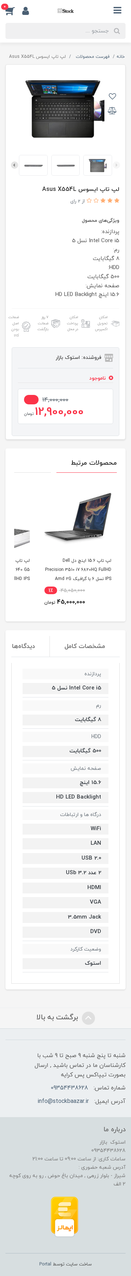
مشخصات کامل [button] (84, 646)
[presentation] (116, 165)
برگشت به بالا (58, 1017)
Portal (45, 1264)
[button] (13, 11)
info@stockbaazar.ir (63, 1101)
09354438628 (69, 1088)
